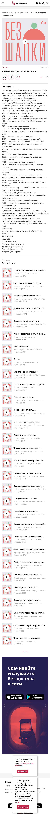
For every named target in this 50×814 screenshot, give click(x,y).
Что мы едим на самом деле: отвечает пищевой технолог (26, 449)
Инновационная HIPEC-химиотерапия (24, 411)
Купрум (14, 12)
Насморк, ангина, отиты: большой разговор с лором (28, 525)
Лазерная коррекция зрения (26, 422)
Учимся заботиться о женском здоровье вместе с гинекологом (28, 576)
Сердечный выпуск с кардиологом (29, 625)
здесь (17, 803)
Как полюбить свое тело (24, 435)
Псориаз (17, 359)
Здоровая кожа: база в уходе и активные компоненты (27, 284)
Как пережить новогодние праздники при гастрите (25, 512)
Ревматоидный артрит (23, 397)
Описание (6, 87)
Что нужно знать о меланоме (26, 638)
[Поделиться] (17, 77)
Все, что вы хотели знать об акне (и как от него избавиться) (29, 335)
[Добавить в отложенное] (10, 77)
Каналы (5, 12)
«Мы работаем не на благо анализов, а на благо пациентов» (28, 500)
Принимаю (22, 771)
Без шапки (24, 12)
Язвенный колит (21, 346)
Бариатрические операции (25, 372)
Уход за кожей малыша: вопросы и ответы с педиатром (29, 271)
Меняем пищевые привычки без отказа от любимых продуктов (28, 538)
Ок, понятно (23, 807)
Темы (7, 786)
